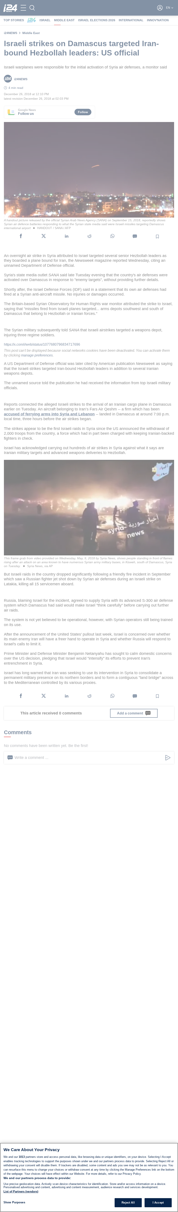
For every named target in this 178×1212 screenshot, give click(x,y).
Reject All (128, 1202)
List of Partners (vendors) (20, 1191)
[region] (89, 1177)
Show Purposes (14, 1202)
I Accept (158, 1202)
